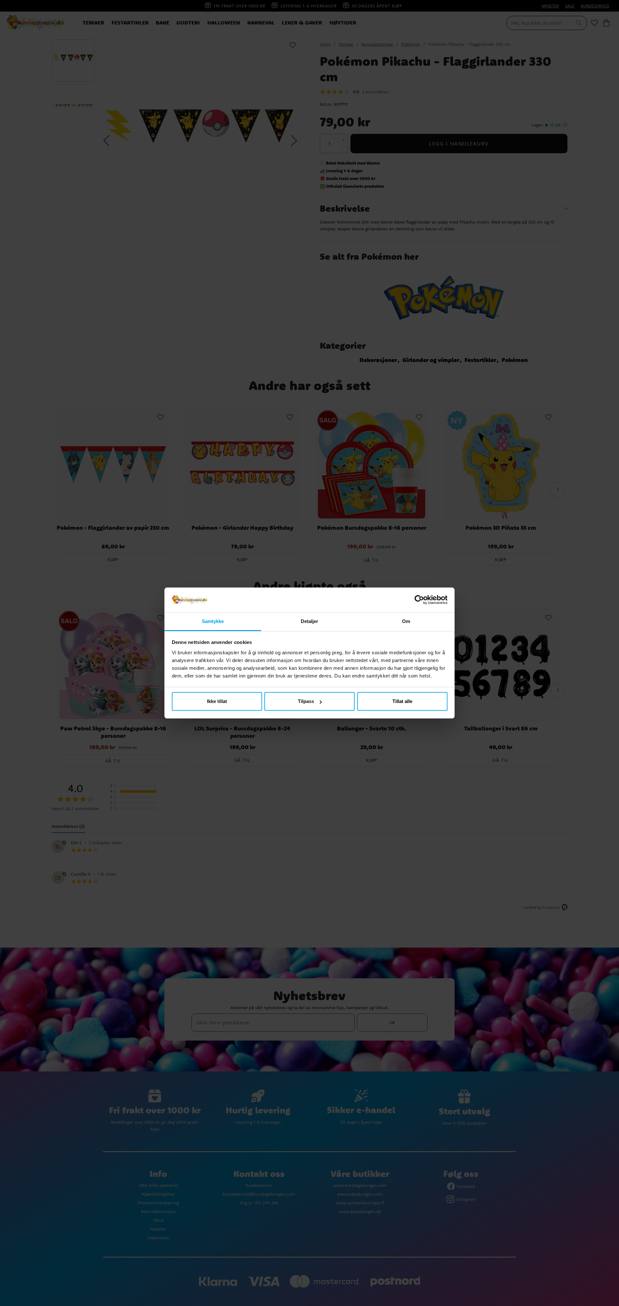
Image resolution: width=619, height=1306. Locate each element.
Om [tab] (406, 621)
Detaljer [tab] (310, 621)
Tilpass (306, 701)
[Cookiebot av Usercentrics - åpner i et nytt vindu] (419, 600)
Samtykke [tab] (213, 621)
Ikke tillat (217, 701)
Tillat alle (402, 701)
